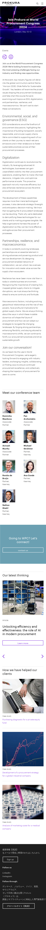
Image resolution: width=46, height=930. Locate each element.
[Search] (37, 4)
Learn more (23, 642)
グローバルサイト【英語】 (18, 906)
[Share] (4, 57)
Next (42, 656)
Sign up (10, 859)
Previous (4, 656)
